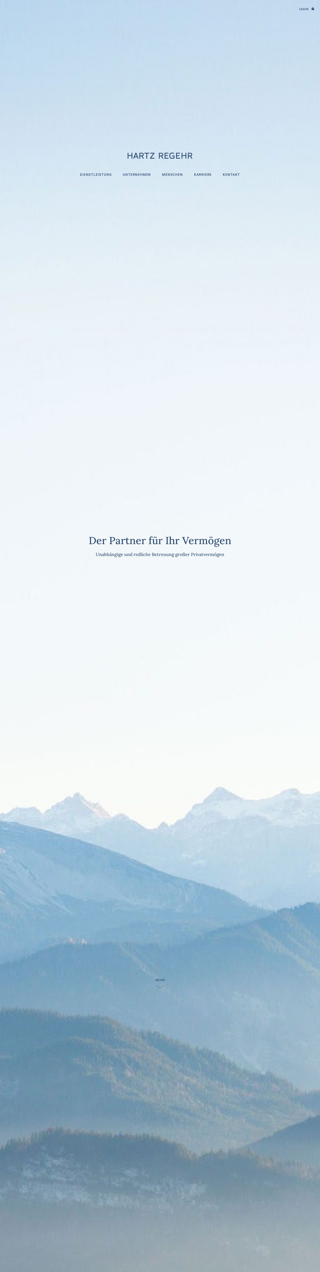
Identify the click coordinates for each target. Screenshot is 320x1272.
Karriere (203, 175)
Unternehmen (137, 175)
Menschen (172, 175)
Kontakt (231, 175)
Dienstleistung (96, 175)
